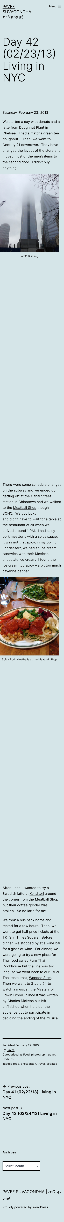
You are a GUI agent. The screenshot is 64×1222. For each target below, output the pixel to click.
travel (51, 1054)
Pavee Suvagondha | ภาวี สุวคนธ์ (18, 12)
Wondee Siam (40, 978)
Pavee (11, 1050)
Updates (8, 1059)
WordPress (40, 1207)
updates (51, 1063)
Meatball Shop (24, 508)
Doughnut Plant (31, 127)
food (16, 1063)
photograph (38, 1054)
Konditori (37, 894)
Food (26, 1054)
